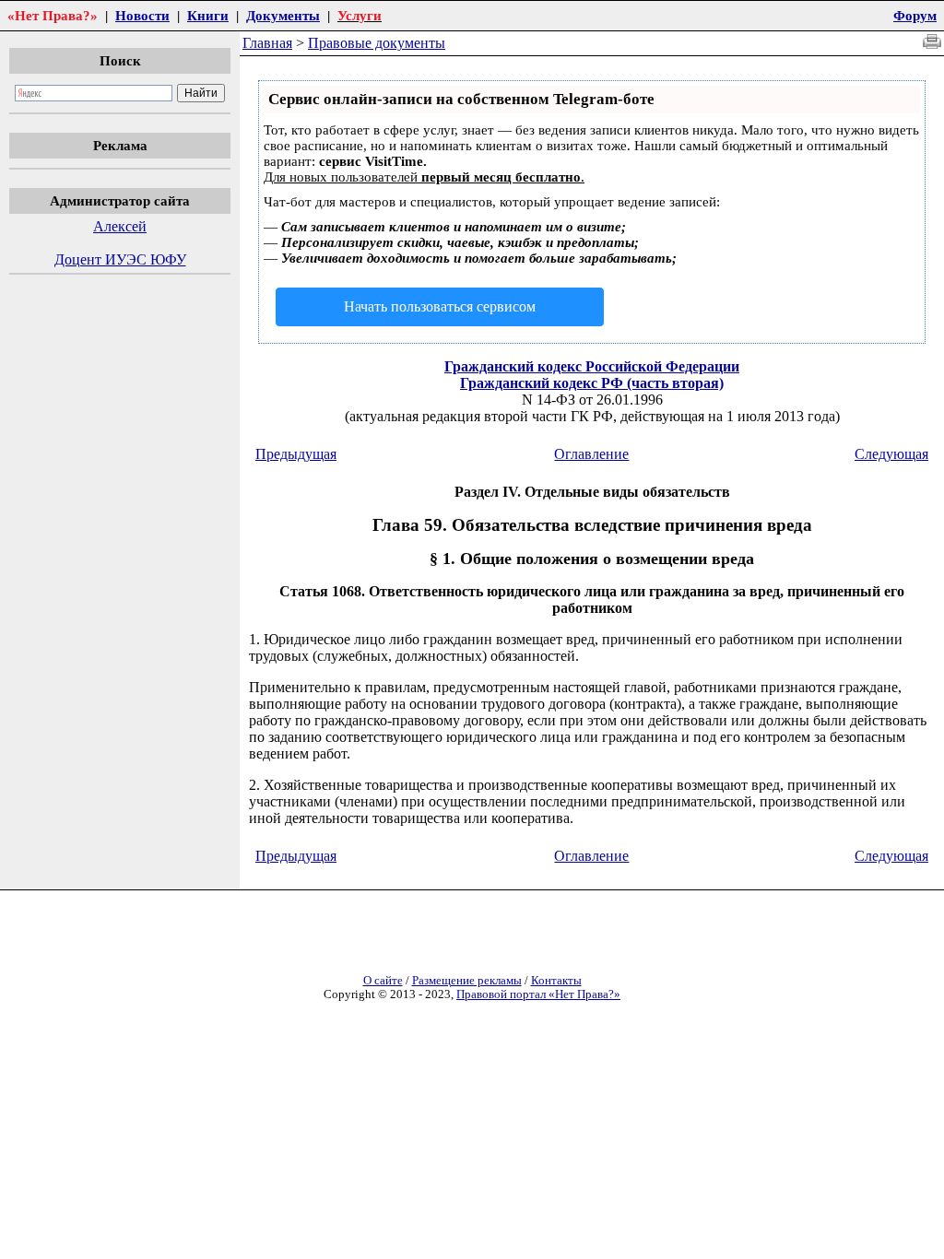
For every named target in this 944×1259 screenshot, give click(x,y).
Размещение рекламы (467, 980)
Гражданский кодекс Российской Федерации (591, 366)
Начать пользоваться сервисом (440, 306)
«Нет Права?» (52, 15)
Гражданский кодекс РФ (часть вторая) (592, 383)
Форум (915, 15)
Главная (267, 43)
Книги (208, 15)
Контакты (556, 980)
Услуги (359, 15)
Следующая (891, 454)
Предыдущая (295, 454)
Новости (142, 15)
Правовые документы (376, 43)
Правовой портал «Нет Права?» (538, 994)
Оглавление (591, 454)
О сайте (383, 980)
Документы (283, 15)
